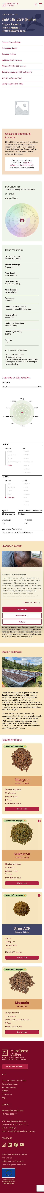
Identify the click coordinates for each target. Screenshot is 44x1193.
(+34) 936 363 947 (9, 1114)
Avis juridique (7, 1158)
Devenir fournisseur (10, 1084)
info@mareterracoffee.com (12, 1111)
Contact (6, 1105)
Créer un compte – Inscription (14, 1080)
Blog (3, 1098)
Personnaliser (21, 615)
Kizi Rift (15, 27)
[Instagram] (4, 1146)
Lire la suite (22, 809)
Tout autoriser (22, 609)
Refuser (22, 622)
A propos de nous (9, 1087)
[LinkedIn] (10, 1146)
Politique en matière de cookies (14, 1154)
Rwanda (16, 24)
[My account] (36, 5)
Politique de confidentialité (12, 1161)
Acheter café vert (14, 1066)
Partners (5, 1091)
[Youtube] (22, 1146)
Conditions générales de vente (14, 1165)
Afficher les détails (30, 603)
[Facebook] (16, 1146)
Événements (7, 1094)
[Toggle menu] (40, 4)
